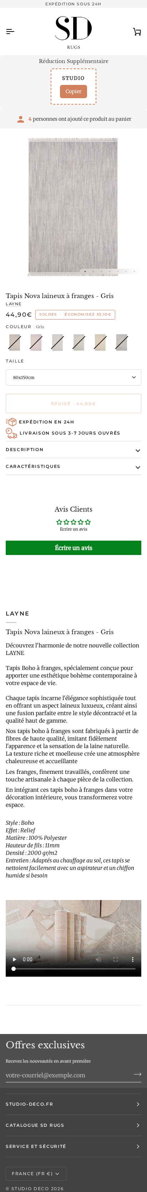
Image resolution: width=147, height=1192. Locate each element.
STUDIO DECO (30, 1188)
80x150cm (24, 377)
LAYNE (14, 303)
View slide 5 (117, 271)
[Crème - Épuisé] (59, 344)
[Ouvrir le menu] (16, 31)
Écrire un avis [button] (73, 547)
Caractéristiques (33, 466)
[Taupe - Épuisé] (80, 344)
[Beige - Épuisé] (16, 344)
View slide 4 (109, 271)
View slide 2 (93, 271)
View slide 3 (101, 271)
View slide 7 (134, 271)
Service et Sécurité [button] (36, 1146)
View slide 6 (126, 271)
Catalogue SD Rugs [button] (35, 1125)
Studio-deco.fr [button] (30, 1104)
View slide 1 (85, 271)
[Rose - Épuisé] (38, 344)
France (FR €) (32, 1173)
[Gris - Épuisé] (122, 344)
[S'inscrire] (135, 1074)
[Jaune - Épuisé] (102, 344)
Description (25, 449)
